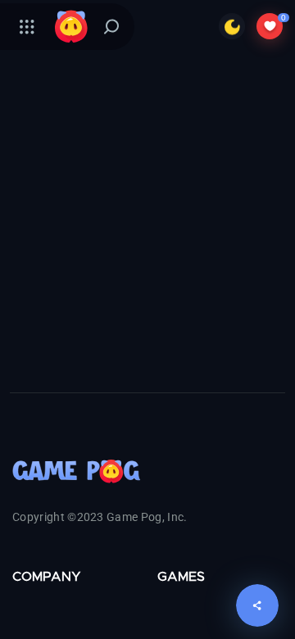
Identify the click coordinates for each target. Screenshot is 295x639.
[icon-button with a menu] (27, 26)
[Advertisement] (147, 240)
